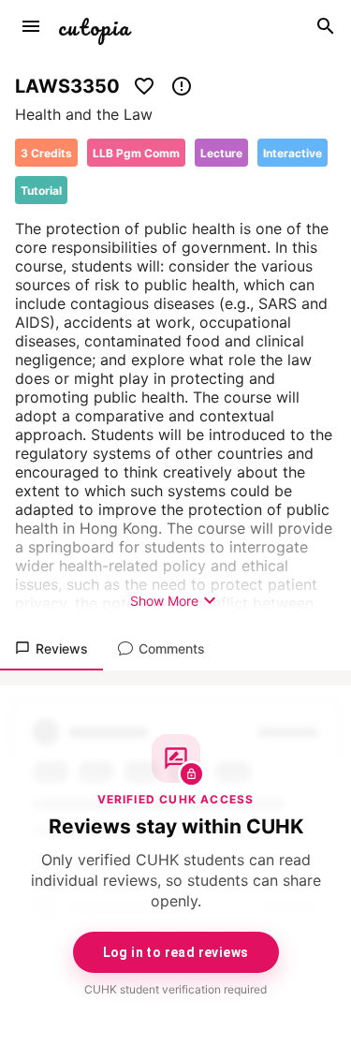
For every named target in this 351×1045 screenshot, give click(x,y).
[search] (326, 26)
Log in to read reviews (176, 952)
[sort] (31, 26)
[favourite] (144, 86)
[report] (181, 86)
